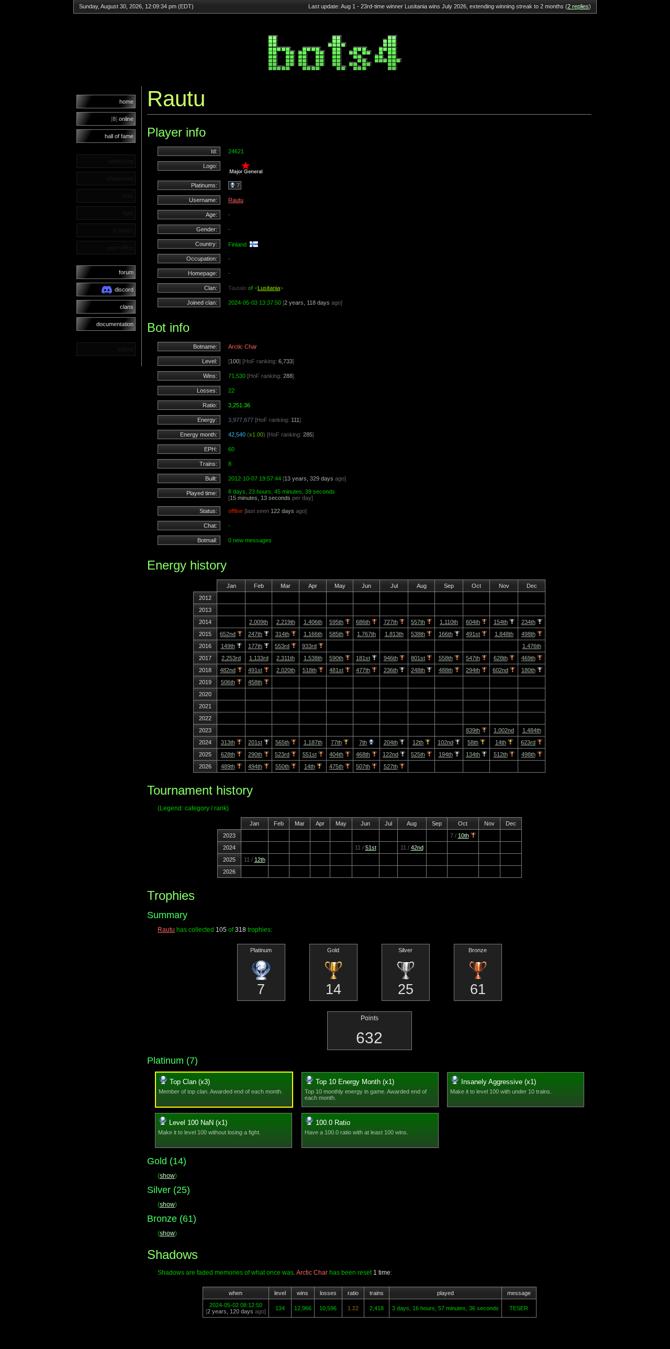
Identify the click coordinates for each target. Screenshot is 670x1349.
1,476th (531, 646)
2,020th (285, 670)
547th (473, 658)
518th (310, 670)
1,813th (394, 634)
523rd (282, 754)
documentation (114, 324)
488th (446, 670)
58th (472, 742)
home (126, 101)
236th (391, 670)
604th (473, 622)
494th (255, 766)
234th (528, 622)
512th (501, 754)
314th (282, 634)
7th (363, 742)
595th (336, 622)
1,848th (504, 634)
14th (500, 742)
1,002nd (504, 730)
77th (336, 742)
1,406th (313, 622)
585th (336, 634)
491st (473, 634)
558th (446, 658)
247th (255, 634)
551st (310, 754)
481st (336, 670)
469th (528, 658)
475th (336, 766)
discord (124, 289)
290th (255, 754)
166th (446, 634)
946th (391, 658)
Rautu (235, 200)
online (122, 119)
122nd (390, 754)
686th (363, 622)
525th (418, 754)
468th (363, 754)
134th (473, 754)
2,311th (285, 658)
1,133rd (259, 658)
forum (126, 272)
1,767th (366, 634)
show (167, 1175)
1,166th (313, 634)
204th (391, 742)
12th (417, 742)
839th (473, 730)
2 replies (578, 6)
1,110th (449, 622)
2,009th (258, 622)
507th (363, 766)
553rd (282, 646)
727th (391, 622)
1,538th (313, 658)
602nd (500, 670)
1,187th (313, 742)
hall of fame (119, 136)
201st (255, 742)
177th (255, 646)
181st (363, 658)
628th (501, 658)
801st (418, 658)
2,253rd (231, 658)
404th (336, 754)
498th (528, 634)
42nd (417, 847)
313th (228, 742)
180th (528, 670)
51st (370, 847)
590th (336, 658)
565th (282, 742)
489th (228, 766)
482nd (228, 670)
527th (391, 766)
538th (418, 634)
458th (255, 682)
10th (463, 835)
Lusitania (269, 288)
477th (363, 670)
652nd (228, 634)
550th (282, 766)
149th (228, 646)
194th (446, 754)
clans (126, 307)
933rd (309, 646)
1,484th (531, 730)
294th (473, 670)
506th (228, 682)
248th (418, 670)
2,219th (285, 622)
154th (501, 622)
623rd (528, 742)
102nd (445, 742)
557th (418, 622)
